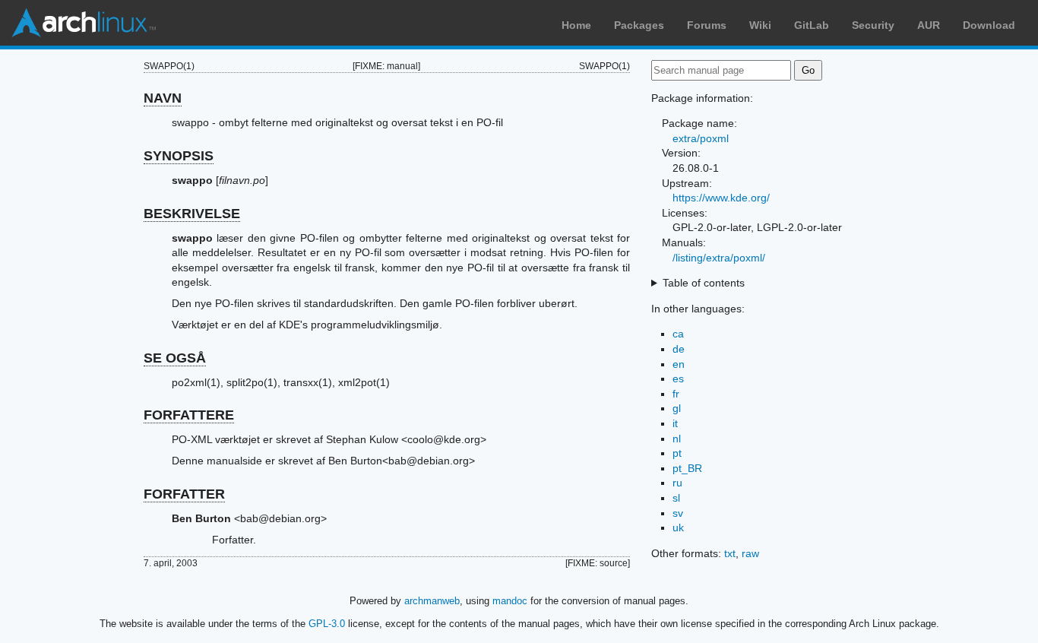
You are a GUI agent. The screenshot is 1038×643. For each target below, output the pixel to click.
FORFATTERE (189, 415)
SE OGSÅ (175, 358)
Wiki (760, 25)
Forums (706, 25)
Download (989, 25)
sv (677, 513)
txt (730, 553)
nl (676, 438)
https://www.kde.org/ (721, 198)
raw (750, 553)
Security (873, 25)
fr (675, 394)
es (678, 378)
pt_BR (687, 468)
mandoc (509, 601)
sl (676, 498)
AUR (928, 25)
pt (677, 453)
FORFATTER (184, 494)
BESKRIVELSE (192, 213)
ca (678, 334)
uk (678, 527)
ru (677, 483)
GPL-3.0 (327, 623)
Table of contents (704, 283)
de (678, 349)
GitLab (811, 25)
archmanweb (432, 601)
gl (676, 408)
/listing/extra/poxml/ (718, 258)
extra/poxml (700, 138)
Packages (639, 25)
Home (576, 25)
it (675, 423)
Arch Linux (83, 23)
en (678, 364)
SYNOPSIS (179, 155)
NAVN (163, 98)
